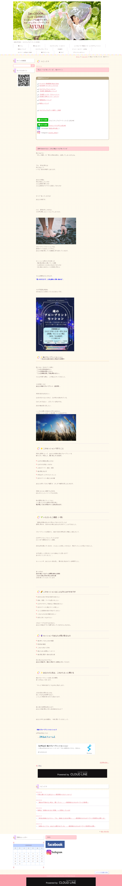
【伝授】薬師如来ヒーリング (48, 91)
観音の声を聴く (54, 128)
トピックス (85, 56)
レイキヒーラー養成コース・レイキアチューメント (87, 46)
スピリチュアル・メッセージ (57, 46)
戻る (38, 766)
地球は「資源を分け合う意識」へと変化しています (53, 810)
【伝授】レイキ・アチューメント (49, 94)
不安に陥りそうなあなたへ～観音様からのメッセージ (54, 794)
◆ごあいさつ (36, 46)
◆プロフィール (45, 52)
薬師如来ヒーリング (45, 100)
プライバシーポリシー (79, 52)
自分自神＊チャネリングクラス (48, 85)
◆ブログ (61, 52)
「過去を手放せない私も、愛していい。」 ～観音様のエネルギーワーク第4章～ (63, 802)
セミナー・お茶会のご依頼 (25, 52)
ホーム (78, 56)
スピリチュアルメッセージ (47, 89)
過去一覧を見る (105, 831)
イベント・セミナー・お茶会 (79, 49)
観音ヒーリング (22, 49)
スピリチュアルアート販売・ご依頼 (50, 110)
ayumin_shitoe (53, 132)
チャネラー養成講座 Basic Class (49, 83)
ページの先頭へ (102, 872)
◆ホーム (21, 46)
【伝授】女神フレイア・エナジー (49, 96)
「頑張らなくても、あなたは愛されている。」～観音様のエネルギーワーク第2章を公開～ (66, 826)
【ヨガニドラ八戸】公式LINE (57, 125)
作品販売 (60, 49)
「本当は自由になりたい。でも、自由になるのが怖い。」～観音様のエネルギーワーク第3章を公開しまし (71, 818)
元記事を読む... (104, 762)
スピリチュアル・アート (42, 49)
